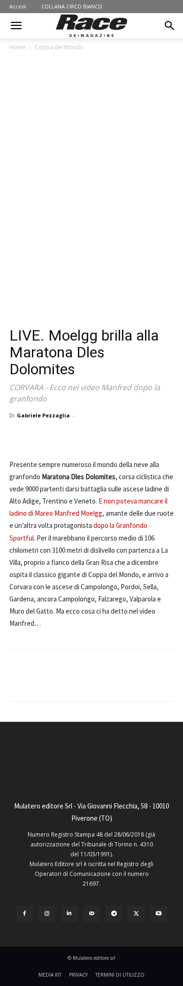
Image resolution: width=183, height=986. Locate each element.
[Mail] (91, 914)
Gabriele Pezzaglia (43, 415)
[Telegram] (114, 914)
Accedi (17, 6)
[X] (70, 436)
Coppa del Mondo (59, 47)
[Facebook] (48, 436)
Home (17, 47)
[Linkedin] (69, 914)
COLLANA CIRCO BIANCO (71, 6)
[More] (135, 436)
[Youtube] (159, 914)
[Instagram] (47, 914)
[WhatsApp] (113, 436)
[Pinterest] (91, 436)
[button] (16, 25)
